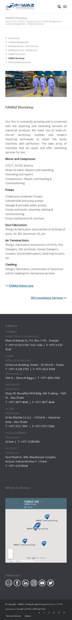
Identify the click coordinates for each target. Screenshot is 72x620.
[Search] (57, 6)
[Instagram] (49, 612)
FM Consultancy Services (47, 298)
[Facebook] (44, 612)
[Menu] (65, 7)
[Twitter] (59, 612)
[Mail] (64, 612)
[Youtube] (54, 612)
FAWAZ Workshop (16, 17)
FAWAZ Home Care (21, 286)
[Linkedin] (39, 612)
